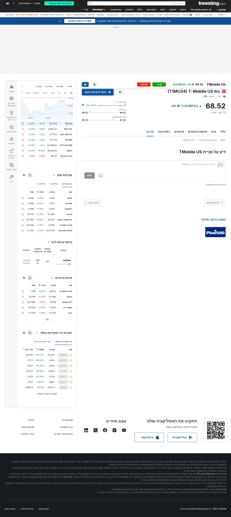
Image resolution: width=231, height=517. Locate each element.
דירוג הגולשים (189, 140)
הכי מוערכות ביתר (42, 341)
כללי (223, 131)
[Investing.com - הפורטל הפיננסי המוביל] (212, 3)
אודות (31, 420)
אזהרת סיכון (10, 509)
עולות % (54, 184)
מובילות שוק (64, 175)
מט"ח (69, 86)
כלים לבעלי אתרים (63, 433)
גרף (213, 131)
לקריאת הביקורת (26, 261)
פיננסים (179, 131)
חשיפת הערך (91, 105)
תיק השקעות (66, 426)
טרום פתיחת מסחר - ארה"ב (168, 15)
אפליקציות (67, 420)
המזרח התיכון (79, 15)
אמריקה (100, 15)
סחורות (49, 86)
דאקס (69, 150)
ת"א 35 (68, 123)
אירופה (91, 15)
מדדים (60, 86)
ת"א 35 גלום (66, 134)
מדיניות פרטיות (27, 509)
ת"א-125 (68, 129)
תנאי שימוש (44, 509)
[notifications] (14, 3)
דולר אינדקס (66, 156)
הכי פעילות (67, 184)
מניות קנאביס (112, 15)
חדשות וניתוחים (197, 131)
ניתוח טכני (164, 131)
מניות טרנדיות (63, 277)
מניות (220, 15)
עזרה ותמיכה (27, 433)
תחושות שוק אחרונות (208, 140)
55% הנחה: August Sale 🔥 (59, 3)
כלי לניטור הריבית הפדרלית (52, 15)
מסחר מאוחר (148, 15)
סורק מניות (116, 9)
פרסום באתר (27, 426)
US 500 (68, 140)
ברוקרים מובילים (62, 242)
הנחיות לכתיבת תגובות (216, 184)
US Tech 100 (66, 145)
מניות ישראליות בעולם (130, 15)
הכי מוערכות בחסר (63, 341)
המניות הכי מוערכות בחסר (56, 332)
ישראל (197, 15)
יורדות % (41, 184)
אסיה (68, 15)
